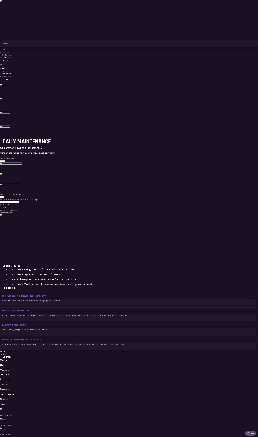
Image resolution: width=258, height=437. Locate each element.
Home (4, 50)
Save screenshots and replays (10, 194)
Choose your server (7, 159)
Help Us (5, 60)
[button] (129, 64)
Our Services (6, 55)
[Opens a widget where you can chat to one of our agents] (250, 433)
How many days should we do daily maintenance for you (19, 199)
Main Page (5, 52)
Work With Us (7, 57)
